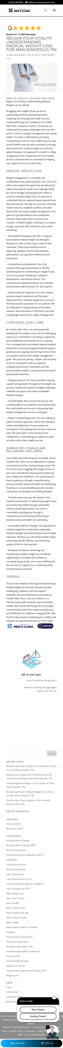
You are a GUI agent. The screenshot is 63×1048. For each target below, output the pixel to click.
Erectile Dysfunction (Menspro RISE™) (25, 854)
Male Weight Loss (15, 893)
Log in (9, 987)
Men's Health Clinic (15, 907)
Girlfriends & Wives (16, 864)
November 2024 (14, 828)
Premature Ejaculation (17, 941)
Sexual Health (13, 956)
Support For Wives (15, 965)
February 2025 (13, 823)
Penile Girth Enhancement (19, 936)
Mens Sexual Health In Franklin (21, 927)
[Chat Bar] (31, 1043)
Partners (10, 932)
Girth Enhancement (16, 869)
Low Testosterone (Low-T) (19, 879)
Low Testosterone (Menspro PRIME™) (24, 883)
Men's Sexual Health (16, 917)
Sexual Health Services (17, 960)
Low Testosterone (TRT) (18, 888)
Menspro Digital (17, 54)
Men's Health (12, 903)
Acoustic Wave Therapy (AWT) (21, 845)
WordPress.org (13, 1001)
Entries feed (12, 991)
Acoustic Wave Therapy (18, 840)
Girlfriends (11, 859)
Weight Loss (12, 975)
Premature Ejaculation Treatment (23, 951)
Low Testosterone (15, 874)
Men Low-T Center (15, 898)
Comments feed (14, 996)
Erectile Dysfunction (16, 850)
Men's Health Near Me (17, 912)
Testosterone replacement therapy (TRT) (26, 970)
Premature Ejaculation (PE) (19, 946)
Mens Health (12, 922)
